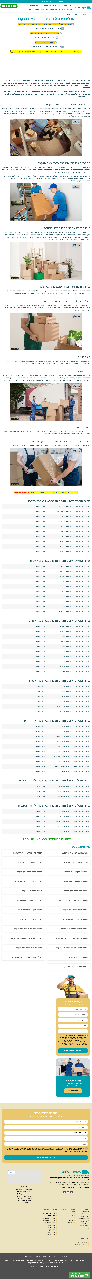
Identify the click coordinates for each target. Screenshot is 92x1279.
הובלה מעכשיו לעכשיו (51, 9)
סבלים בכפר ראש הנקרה (32, 891)
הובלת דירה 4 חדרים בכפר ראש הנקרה (26, 938)
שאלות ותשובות (39, 9)
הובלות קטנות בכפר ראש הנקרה (29, 948)
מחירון (54, 6)
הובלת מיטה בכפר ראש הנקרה (75, 910)
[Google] (68, 1192)
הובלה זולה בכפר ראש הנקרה (76, 891)
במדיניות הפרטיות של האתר (72, 1041)
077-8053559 (73, 1091)
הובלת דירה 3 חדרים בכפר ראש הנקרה (72, 948)
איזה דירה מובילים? (45, 6)
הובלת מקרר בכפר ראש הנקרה (29, 872)
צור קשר (30, 9)
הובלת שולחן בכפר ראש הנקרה (75, 872)
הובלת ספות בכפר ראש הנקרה (29, 900)
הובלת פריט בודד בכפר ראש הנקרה (27, 853)
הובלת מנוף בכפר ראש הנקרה (30, 919)
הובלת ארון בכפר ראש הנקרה (30, 910)
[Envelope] (71, 1192)
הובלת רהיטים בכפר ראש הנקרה (29, 862)
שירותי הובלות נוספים (65, 9)
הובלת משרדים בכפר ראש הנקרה (74, 929)
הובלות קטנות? (33, 6)
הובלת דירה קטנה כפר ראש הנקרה (28, 929)
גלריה (59, 6)
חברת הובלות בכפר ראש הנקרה (75, 862)
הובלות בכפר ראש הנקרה (77, 957)
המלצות (65, 6)
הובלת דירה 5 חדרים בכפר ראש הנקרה (72, 938)
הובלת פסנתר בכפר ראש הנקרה (75, 853)
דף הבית (88, 14)
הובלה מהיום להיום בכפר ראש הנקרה (27, 957)
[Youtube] (64, 1192)
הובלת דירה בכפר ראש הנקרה (75, 919)
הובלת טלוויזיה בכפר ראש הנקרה (28, 881)
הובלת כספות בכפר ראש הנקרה (75, 966)
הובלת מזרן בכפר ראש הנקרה (75, 881)
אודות (70, 6)
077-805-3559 (9, 6)
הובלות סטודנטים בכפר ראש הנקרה (73, 900)
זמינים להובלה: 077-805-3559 (46, 839)
